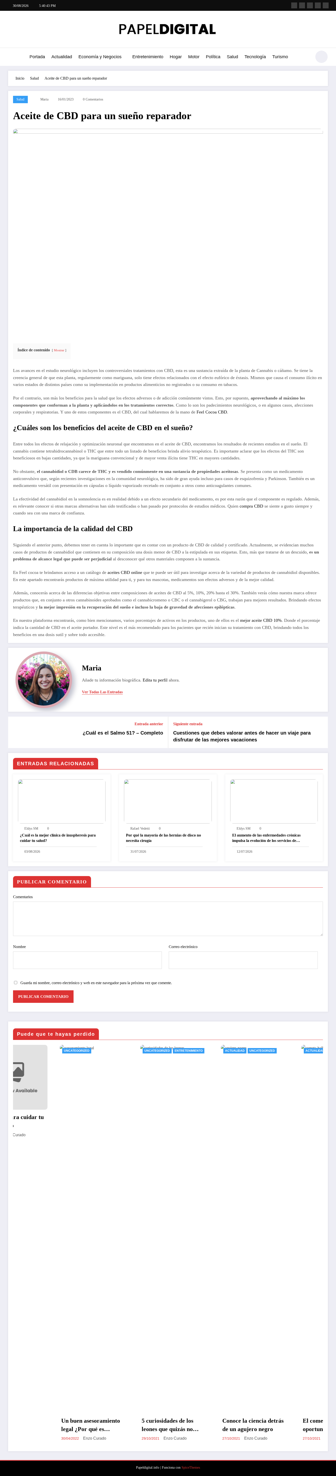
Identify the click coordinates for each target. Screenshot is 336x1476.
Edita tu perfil (155, 680)
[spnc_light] (321, 57)
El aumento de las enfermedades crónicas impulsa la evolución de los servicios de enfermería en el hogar (266, 838)
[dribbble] (310, 5)
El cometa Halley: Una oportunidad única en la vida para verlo (286, 1425)
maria (44, 99)
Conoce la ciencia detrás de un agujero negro (206, 1425)
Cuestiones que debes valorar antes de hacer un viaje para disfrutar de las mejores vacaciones (242, 736)
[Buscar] (305, 57)
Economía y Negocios (100, 56)
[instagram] (318, 5)
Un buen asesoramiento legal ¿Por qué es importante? (44, 1425)
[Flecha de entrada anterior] (15, 732)
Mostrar (59, 350)
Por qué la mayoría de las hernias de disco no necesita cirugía (163, 838)
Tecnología (255, 56)
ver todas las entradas (102, 692)
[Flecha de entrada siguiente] (321, 732)
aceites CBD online (124, 572)
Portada (37, 56)
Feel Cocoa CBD (212, 412)
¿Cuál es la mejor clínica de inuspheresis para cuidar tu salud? (58, 838)
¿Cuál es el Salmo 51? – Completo (123, 733)
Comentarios (23, 897)
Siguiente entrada (187, 724)
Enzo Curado (48, 1438)
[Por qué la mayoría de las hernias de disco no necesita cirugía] (168, 801)
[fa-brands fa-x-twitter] (302, 5)
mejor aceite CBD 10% (261, 620)
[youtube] (326, 5)
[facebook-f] (294, 5)
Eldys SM (31, 828)
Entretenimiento (147, 56)
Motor (193, 56)
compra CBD (251, 506)
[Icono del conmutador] (11, 57)
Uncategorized (30, 1050)
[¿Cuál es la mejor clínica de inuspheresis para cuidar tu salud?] (62, 801)
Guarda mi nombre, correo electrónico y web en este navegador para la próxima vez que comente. (96, 983)
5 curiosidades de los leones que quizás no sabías (121, 1425)
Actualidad (61, 56)
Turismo (280, 56)
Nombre (19, 947)
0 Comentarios (93, 99)
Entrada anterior (149, 724)
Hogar (176, 56)
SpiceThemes (191, 1467)
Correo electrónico (183, 947)
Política (213, 56)
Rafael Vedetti (140, 828)
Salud (232, 56)
